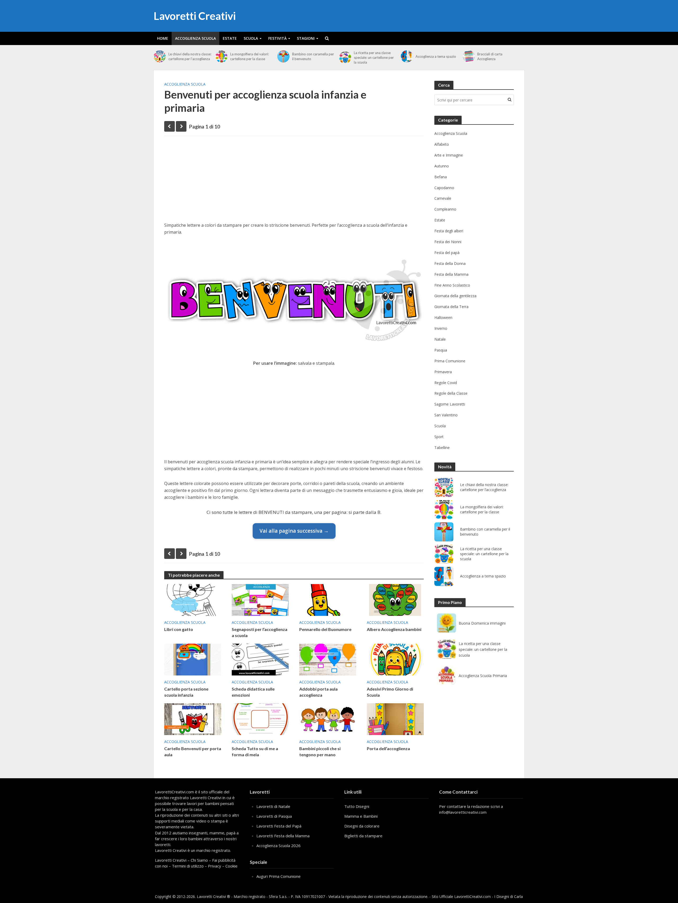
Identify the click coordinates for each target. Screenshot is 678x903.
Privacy (214, 866)
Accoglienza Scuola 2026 (278, 845)
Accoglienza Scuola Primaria (483, 675)
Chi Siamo (199, 860)
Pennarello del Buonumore (325, 629)
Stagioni (306, 38)
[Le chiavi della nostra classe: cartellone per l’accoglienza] (160, 56)
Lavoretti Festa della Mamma (283, 835)
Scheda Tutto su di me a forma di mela (255, 751)
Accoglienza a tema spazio (436, 56)
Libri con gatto (178, 629)
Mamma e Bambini (361, 816)
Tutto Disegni (356, 806)
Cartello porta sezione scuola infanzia (186, 691)
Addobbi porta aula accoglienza (318, 691)
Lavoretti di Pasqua (274, 816)
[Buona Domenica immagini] (446, 623)
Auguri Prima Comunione (278, 876)
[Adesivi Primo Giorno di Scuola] (395, 659)
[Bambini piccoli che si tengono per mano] (327, 719)
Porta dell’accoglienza (388, 748)
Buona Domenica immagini (482, 623)
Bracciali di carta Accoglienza (489, 56)
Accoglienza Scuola (195, 38)
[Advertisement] (293, 181)
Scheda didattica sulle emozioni (253, 691)
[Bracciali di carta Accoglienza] (469, 56)
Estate (230, 38)
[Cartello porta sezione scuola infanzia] (192, 659)
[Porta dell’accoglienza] (395, 719)
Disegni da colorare (362, 826)
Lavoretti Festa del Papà (278, 826)
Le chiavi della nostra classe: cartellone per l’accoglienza (189, 56)
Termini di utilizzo (188, 866)
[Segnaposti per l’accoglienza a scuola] (260, 599)
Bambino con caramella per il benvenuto (313, 56)
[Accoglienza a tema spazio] (407, 56)
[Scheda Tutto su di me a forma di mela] (260, 719)
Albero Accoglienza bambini (394, 629)
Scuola (251, 38)
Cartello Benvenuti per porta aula (192, 751)
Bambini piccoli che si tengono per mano (320, 751)
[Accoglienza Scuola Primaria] (446, 675)
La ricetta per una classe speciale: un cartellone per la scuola (374, 57)
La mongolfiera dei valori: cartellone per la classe (249, 56)
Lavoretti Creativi (195, 16)
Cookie (231, 866)
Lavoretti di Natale (273, 806)
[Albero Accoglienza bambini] (395, 599)
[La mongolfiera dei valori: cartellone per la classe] (221, 56)
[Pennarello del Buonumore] (327, 599)
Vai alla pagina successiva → (294, 530)
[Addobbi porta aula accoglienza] (327, 659)
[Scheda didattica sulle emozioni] (260, 659)
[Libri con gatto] (192, 599)
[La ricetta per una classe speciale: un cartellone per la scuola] (345, 57)
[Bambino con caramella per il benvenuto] (283, 56)
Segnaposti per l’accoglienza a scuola (259, 632)
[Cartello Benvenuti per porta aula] (192, 719)
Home (162, 38)
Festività (277, 38)
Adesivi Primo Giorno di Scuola (390, 691)
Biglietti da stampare (363, 835)
